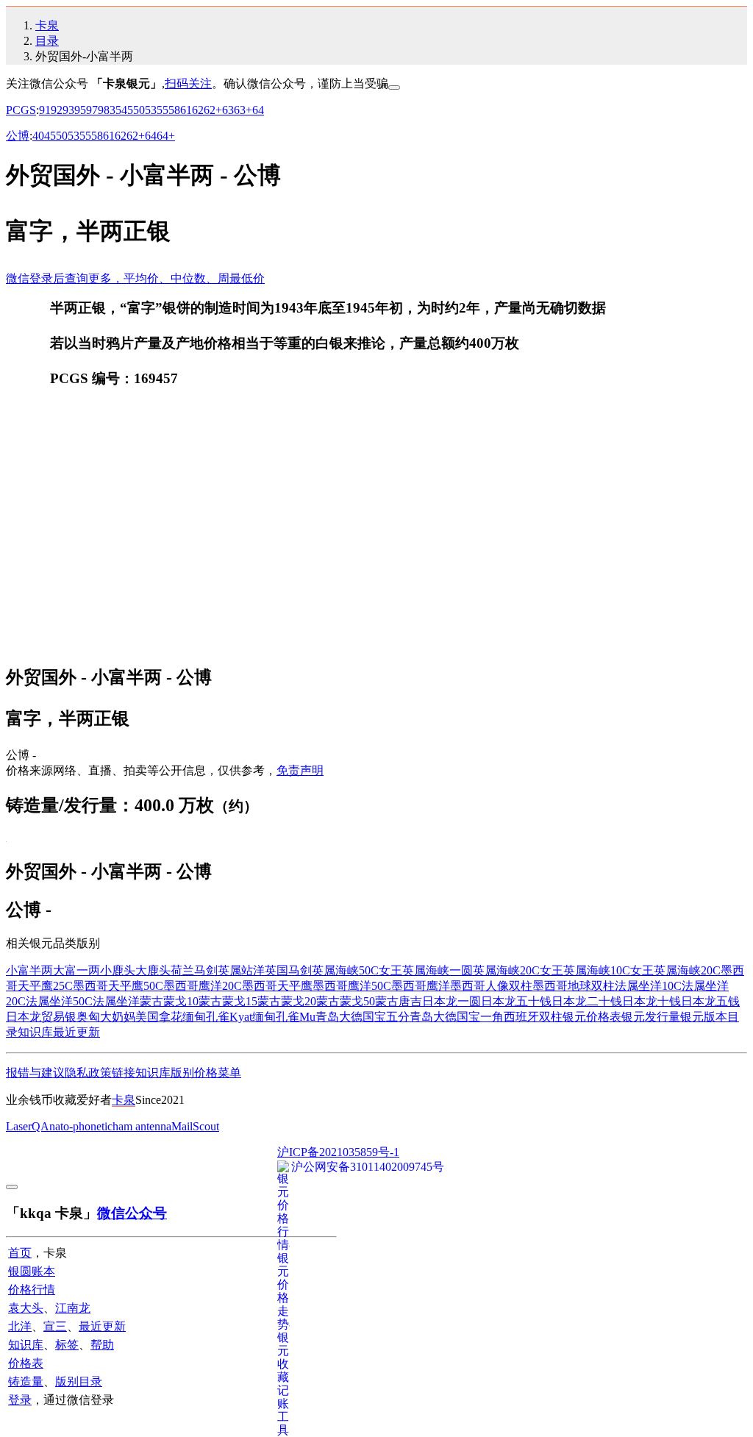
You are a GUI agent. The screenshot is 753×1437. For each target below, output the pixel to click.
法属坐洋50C (59, 1001)
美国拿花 (158, 1016)
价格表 (25, 1363)
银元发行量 (650, 1016)
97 (92, 110)
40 (38, 135)
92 (57, 110)
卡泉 (47, 25)
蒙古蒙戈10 (169, 1001)
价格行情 (31, 1289)
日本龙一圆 (451, 1001)
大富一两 (76, 970)
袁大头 (25, 1308)
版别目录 (78, 1381)
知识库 (35, 1032)
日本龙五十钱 (516, 1001)
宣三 (55, 1326)
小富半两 (29, 970)
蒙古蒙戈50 (345, 1001)
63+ (243, 110)
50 (139, 110)
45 (127, 110)
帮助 (102, 1344)
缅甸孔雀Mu (283, 1016)
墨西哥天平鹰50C (118, 986)
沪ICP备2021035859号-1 (338, 1152)
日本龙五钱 (710, 1001)
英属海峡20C (687, 970)
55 (162, 110)
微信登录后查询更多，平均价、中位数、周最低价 (135, 278)
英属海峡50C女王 (357, 970)
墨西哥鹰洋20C (202, 986)
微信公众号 (132, 1213)
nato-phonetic (81, 1126)
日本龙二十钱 (587, 1001)
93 (68, 110)
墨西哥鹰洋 (420, 986)
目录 (47, 41)
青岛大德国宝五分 (362, 1016)
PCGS (21, 110)
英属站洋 (241, 970)
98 (104, 110)
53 (151, 110)
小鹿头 (117, 970)
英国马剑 (288, 970)
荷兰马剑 (194, 970)
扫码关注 (188, 83)
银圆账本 (31, 1271)
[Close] (394, 87)
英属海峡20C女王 (518, 970)
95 (80, 110)
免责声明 (300, 770)
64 (258, 110)
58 (174, 110)
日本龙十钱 (651, 1001)
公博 (17, 135)
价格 (206, 1072)
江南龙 (72, 1308)
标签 (67, 1344)
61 (186, 110)
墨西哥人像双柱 (491, 986)
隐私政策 (88, 1072)
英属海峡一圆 (437, 970)
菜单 (229, 1072)
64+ (166, 135)
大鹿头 (153, 970)
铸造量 (25, 1381)
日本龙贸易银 (41, 1016)
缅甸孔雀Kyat (217, 1016)
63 (228, 110)
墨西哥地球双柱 (573, 986)
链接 (123, 1072)
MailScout (195, 1126)
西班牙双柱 (533, 1016)
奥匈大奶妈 (105, 1016)
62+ (213, 110)
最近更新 (76, 1032)
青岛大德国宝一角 (457, 1016)
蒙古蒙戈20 (286, 1001)
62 (198, 110)
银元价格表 (592, 1016)
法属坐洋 (116, 1001)
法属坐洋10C (648, 986)
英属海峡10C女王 (608, 970)
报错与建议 (35, 1072)
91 (45, 110)
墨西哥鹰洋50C (352, 986)
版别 (182, 1072)
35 (115, 110)
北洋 (20, 1326)
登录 (20, 1400)
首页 (20, 1253)
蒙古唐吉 (398, 1001)
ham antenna (142, 1126)
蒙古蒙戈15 (228, 1001)
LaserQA (27, 1126)
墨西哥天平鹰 (277, 986)
